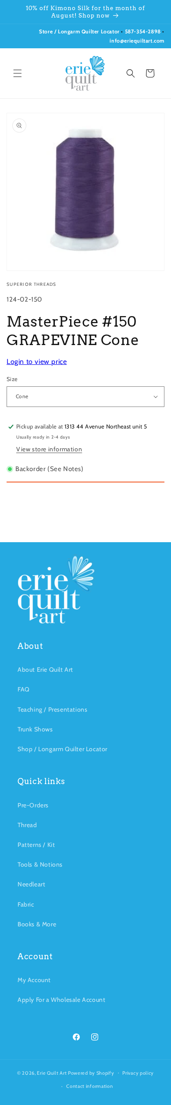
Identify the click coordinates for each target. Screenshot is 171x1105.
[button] (17, 73)
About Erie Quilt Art (45, 669)
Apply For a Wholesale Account (61, 1000)
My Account (34, 980)
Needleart (31, 884)
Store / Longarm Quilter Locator (80, 31)
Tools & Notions (40, 864)
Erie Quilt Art (52, 1072)
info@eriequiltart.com (137, 40)
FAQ (24, 689)
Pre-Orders (33, 805)
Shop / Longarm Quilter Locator (62, 749)
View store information (49, 449)
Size (12, 378)
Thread (27, 825)
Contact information (89, 1086)
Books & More (37, 924)
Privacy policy (138, 1073)
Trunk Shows (35, 729)
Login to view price (37, 361)
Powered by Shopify (91, 1072)
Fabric (26, 904)
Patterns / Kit (36, 845)
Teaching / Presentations (52, 709)
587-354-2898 (143, 31)
